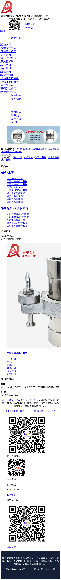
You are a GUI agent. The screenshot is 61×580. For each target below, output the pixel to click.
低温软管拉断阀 (15, 187)
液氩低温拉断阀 (39, 148)
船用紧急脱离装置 (16, 220)
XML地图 (50, 411)
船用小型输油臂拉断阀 (18, 217)
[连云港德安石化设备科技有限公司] (7, 13)
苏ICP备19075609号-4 (16, 411)
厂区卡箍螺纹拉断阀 (17, 181)
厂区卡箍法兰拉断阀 (17, 184)
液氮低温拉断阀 (14, 151)
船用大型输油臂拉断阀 (18, 214)
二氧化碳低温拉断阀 (17, 190)
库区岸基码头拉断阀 (17, 223)
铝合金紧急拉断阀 (16, 193)
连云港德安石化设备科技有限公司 (19, 400)
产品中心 (28, 157)
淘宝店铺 (11, 371)
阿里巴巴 (11, 374)
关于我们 (11, 359)
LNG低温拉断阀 (23, 148)
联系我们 (11, 368)
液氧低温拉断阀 (15, 202)
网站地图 (38, 411)
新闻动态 (11, 365)
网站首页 (17, 157)
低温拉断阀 (40, 157)
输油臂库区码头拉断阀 (14, 208)
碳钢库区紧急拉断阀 (17, 226)
